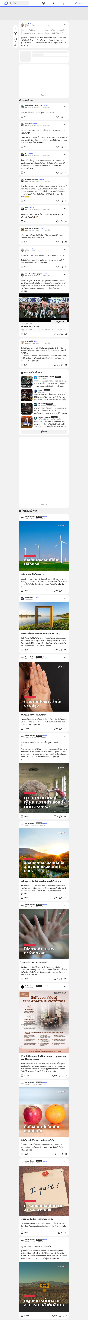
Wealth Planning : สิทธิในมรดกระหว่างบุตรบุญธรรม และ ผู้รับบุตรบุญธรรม (43, 1057)
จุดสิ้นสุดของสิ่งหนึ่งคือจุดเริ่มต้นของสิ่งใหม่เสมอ (41, 881)
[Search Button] (11, 3)
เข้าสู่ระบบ (79, 3)
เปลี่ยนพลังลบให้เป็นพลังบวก (32, 574)
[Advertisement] (44, 13)
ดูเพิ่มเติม (40, 142)
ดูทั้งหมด (44, 431)
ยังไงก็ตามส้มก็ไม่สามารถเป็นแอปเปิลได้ (37, 1140)
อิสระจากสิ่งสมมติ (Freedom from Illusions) (40, 633)
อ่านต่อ (48, 646)
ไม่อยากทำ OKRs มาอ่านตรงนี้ (34, 962)
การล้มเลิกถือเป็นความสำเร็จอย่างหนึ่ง (37, 1219)
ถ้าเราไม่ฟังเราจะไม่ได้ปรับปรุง (34, 714)
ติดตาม (32, 24)
